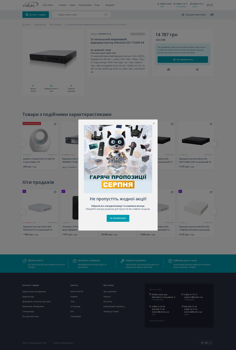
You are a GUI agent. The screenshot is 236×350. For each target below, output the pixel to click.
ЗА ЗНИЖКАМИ (118, 218)
